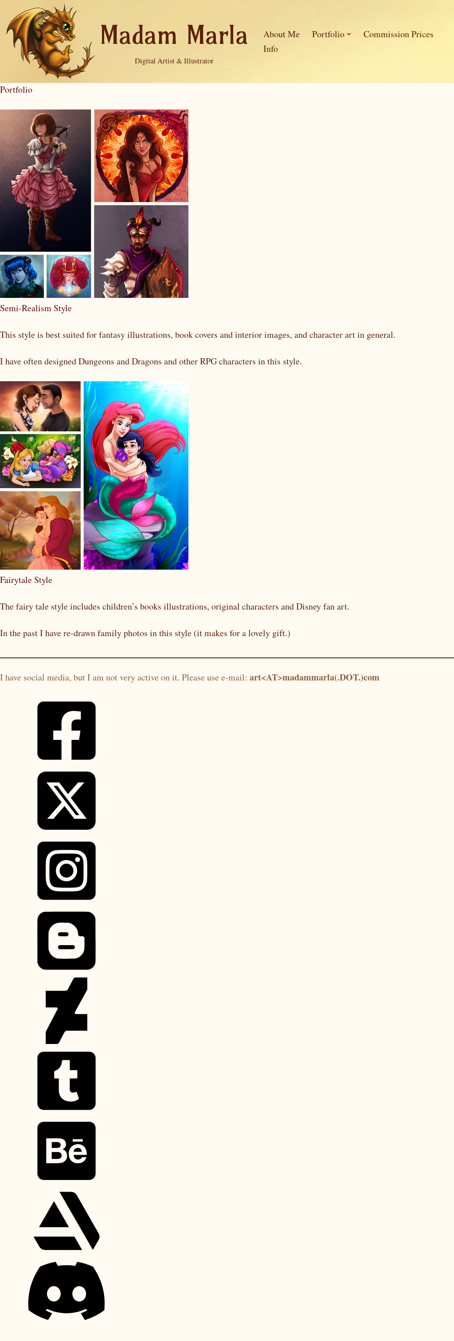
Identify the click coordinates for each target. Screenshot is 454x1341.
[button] (349, 34)
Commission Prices (399, 34)
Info (270, 49)
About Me (281, 34)
